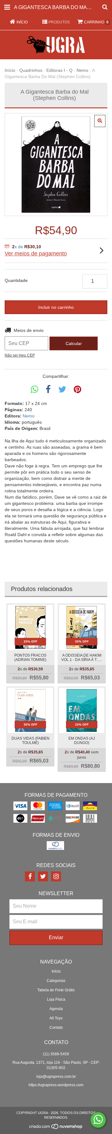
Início (10, 70)
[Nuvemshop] (56, 1128)
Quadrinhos (30, 70)
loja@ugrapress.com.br (56, 1076)
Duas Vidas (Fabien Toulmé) (30, 740)
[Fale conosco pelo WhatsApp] (98, 1120)
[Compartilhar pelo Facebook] (48, 389)
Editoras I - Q (59, 70)
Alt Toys (56, 1018)
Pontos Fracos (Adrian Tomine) (30, 657)
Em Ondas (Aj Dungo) (81, 740)
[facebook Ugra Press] (30, 876)
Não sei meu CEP (20, 355)
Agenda (56, 1009)
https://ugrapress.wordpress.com (56, 1085)
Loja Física (56, 999)
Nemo (82, 70)
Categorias (56, 981)
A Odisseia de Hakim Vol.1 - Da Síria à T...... (81, 657)
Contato (56, 1027)
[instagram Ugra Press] (56, 876)
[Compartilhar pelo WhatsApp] (34, 389)
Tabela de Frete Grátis (56, 990)
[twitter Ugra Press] (43, 876)
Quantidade (16, 280)
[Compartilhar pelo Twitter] (62, 389)
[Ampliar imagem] (99, 121)
